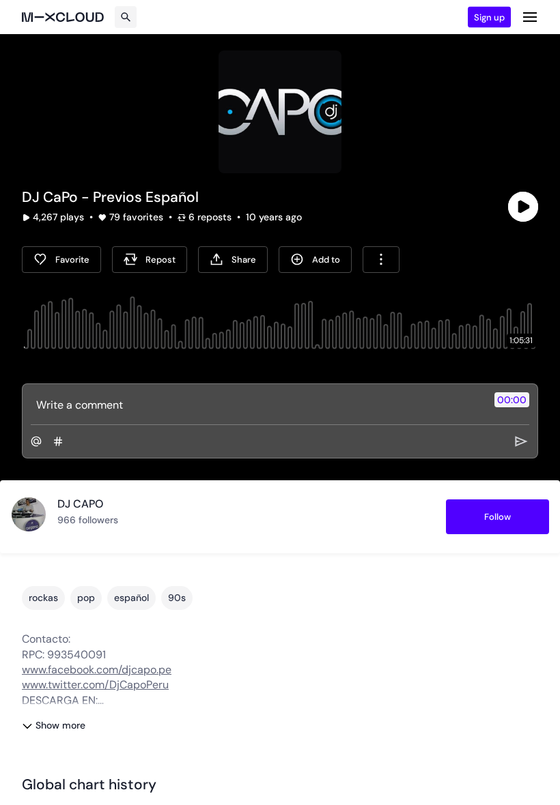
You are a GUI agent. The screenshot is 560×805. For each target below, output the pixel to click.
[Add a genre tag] (58, 441)
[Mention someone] (36, 441)
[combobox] (381, 259)
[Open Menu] (530, 17)
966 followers (87, 520)
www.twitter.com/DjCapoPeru (95, 684)
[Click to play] (523, 207)
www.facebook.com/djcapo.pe (96, 669)
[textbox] (257, 404)
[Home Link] (63, 17)
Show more (60, 725)
